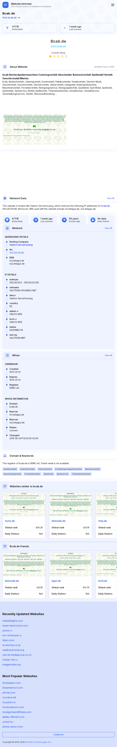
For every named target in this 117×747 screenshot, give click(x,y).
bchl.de (102, 580)
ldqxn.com (8, 640)
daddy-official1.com (13, 716)
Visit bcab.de (9, 17)
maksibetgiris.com (12, 620)
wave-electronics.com (15, 625)
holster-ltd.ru (9, 659)
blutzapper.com (11, 682)
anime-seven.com (12, 726)
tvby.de (102, 520)
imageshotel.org (11, 664)
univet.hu (7, 721)
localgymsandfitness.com (16, 712)
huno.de (10, 520)
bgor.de (56, 580)
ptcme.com (8, 692)
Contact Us (59, 734)
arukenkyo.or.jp (11, 645)
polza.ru (7, 630)
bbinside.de (59, 520)
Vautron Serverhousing (21, 244)
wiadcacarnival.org (13, 649)
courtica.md (9, 697)
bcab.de (105, 206)
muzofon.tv (9, 702)
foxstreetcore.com (13, 707)
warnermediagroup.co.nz (17, 654)
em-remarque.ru (11, 635)
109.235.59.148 (16, 252)
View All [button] (110, 198)
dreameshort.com (12, 687)
